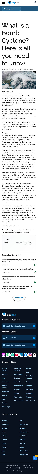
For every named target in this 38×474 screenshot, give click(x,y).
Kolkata (22, 428)
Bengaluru (5, 424)
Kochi (4, 455)
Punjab (16, 393)
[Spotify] (8, 355)
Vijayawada (24, 455)
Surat (22, 447)
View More (19, 298)
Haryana (17, 378)
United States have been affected (13, 94)
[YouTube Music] (17, 355)
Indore (4, 443)
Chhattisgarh (18, 374)
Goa (27, 372)
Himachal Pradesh (29, 377)
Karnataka (17, 382)
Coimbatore (24, 451)
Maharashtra (18, 385)
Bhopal (22, 443)
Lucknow (23, 436)
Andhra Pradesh (5, 369)
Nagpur (22, 439)
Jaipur (4, 436)
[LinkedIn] (21, 355)
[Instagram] (30, 355)
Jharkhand (5, 382)
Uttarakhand (30, 401)
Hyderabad (24, 424)
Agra (3, 451)
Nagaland (29, 389)
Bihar (3, 378)
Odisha (4, 395)
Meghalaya (6, 391)
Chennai (5, 428)
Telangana (29, 397)
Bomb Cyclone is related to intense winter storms (19, 135)
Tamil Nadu (18, 397)
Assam (28, 368)
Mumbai (4, 420)
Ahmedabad (24, 432)
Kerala (28, 382)
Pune (3, 432)
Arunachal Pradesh (17, 369)
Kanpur (4, 439)
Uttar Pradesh (19, 401)
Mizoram (17, 389)
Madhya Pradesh (5, 387)
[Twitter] (34, 355)
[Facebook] (26, 355)
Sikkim (4, 399)
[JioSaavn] (12, 355)
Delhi (21, 420)
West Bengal (6, 407)
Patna (4, 447)
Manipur (29, 385)
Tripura (4, 403)
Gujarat (4, 374)
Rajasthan (29, 393)
